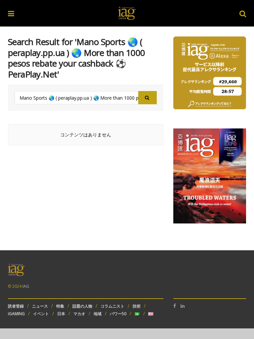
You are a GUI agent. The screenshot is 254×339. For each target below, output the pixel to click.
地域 (98, 313)
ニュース (40, 306)
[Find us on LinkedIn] (183, 306)
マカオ (79, 313)
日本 (61, 313)
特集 (60, 306)
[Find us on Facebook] (174, 306)
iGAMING (16, 313)
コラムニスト (112, 306)
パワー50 (118, 313)
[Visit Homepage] (127, 13)
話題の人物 (82, 306)
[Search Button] (242, 13)
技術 (137, 306)
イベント (41, 313)
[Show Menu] (11, 13)
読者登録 (16, 306)
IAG (25, 286)
